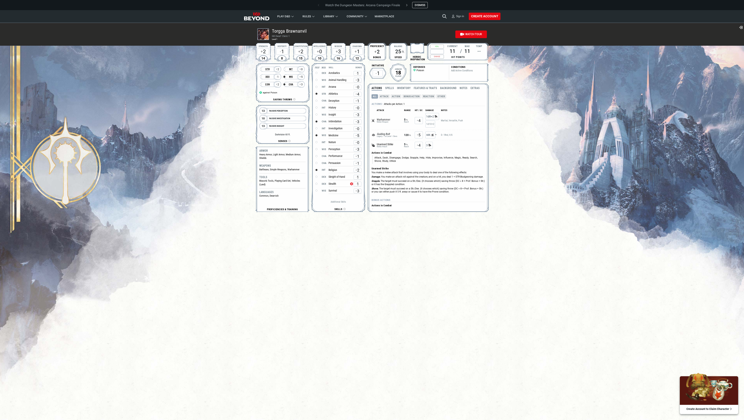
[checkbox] (417, 48)
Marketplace (384, 16)
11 (452, 51)
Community (355, 16)
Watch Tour (473, 34)
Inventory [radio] (404, 88)
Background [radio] (448, 88)
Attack (384, 96)
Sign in (460, 16)
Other (441, 96)
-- (479, 51)
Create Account (484, 16)
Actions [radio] (377, 88)
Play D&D (283, 16)
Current (452, 46)
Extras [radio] (475, 88)
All (375, 96)
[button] (282, 209)
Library (328, 16)
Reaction (428, 96)
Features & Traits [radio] (425, 88)
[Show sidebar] (741, 28)
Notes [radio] (463, 88)
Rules (306, 16)
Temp (479, 46)
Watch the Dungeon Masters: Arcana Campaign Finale (362, 5)
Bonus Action (412, 96)
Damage (437, 57)
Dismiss (420, 5)
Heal (437, 46)
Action (396, 96)
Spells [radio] (389, 88)
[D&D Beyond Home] (256, 16)
